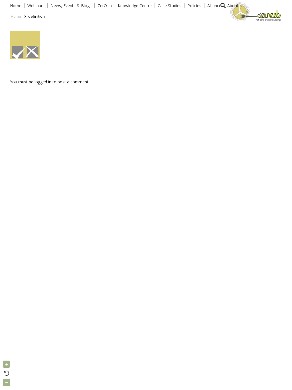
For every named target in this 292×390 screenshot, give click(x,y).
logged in (43, 82)
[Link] (255, 11)
